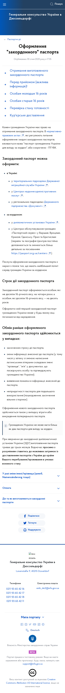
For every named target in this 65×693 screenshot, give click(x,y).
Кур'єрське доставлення (27, 115)
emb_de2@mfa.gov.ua (47, 588)
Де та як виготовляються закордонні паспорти (23, 501)
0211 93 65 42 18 (15, 597)
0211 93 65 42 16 (15, 589)
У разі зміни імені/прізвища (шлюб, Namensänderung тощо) (22, 475)
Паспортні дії (14, 39)
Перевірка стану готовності (29, 108)
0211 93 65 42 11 (15, 601)
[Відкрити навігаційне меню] (4, 4)
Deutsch (35, 630)
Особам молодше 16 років (28, 93)
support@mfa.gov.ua (32, 664)
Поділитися (33, 516)
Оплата (6, 488)
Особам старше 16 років (27, 101)
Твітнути (32, 523)
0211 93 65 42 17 (15, 593)
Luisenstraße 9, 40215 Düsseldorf (32, 571)
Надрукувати (34, 530)
